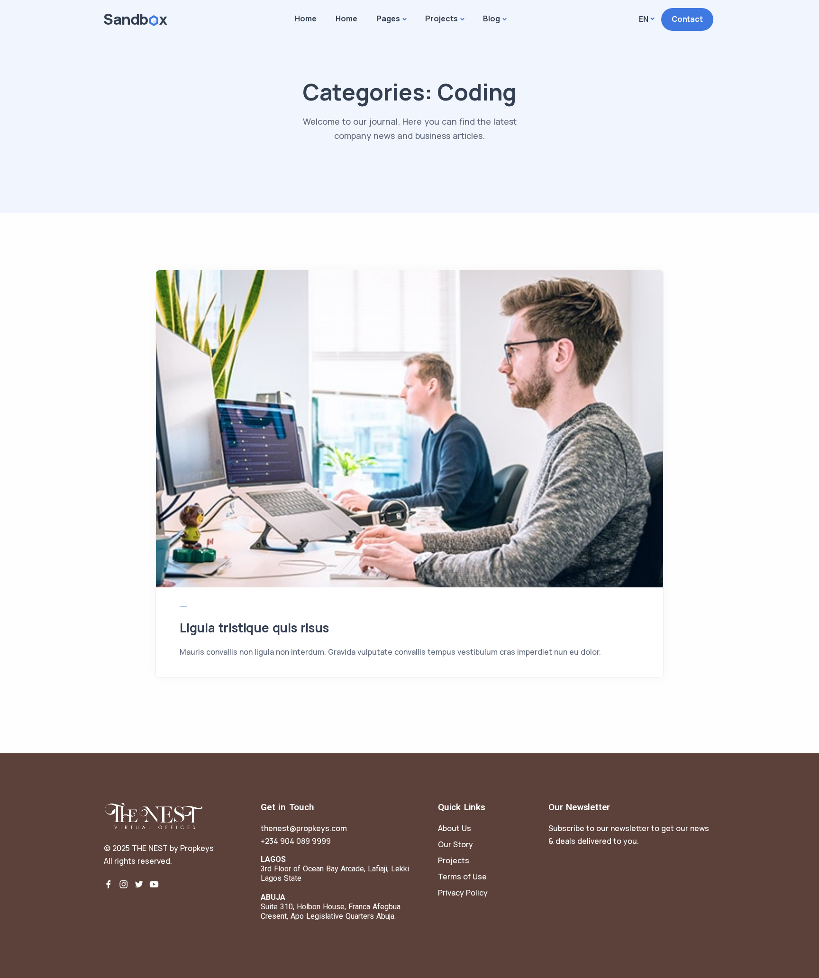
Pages (388, 18)
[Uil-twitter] (139, 884)
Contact (687, 19)
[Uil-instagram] (123, 884)
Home (306, 18)
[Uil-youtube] (154, 884)
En (643, 19)
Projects (441, 18)
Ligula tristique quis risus (254, 627)
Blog (491, 18)
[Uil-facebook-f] (108, 884)
